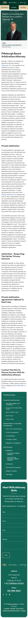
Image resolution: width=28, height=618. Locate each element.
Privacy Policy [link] (19, 608)
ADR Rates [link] (9, 474)
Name (3, 512)
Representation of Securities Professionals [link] (12, 424)
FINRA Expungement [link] (12, 432)
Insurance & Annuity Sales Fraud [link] (14, 408)
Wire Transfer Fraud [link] (12, 412)
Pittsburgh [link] (4, 65)
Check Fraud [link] (10, 419)
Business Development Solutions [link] (11, 610)
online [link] (3, 387)
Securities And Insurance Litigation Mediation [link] (13, 459)
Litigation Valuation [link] (11, 471)
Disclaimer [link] (6, 608)
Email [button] (14, 7)
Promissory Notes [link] (11, 439)
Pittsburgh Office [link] (15, 583)
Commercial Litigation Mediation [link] (13, 454)
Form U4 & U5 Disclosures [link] (14, 429)
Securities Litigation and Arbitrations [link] (13, 404)
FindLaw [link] (23, 610)
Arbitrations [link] (9, 464)
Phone (4, 521)
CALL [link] (24, 7)
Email (4, 530)
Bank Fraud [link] (9, 416)
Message (4, 539)
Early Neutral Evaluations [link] (13, 467)
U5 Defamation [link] (10, 436)
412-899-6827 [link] (19, 385)
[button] (4, 7)
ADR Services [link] (7, 447)
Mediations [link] (9, 450)
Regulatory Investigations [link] (13, 443)
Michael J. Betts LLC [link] (13, 604)
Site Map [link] (12, 608)
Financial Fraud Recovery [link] (11, 400)
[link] (14, 2)
